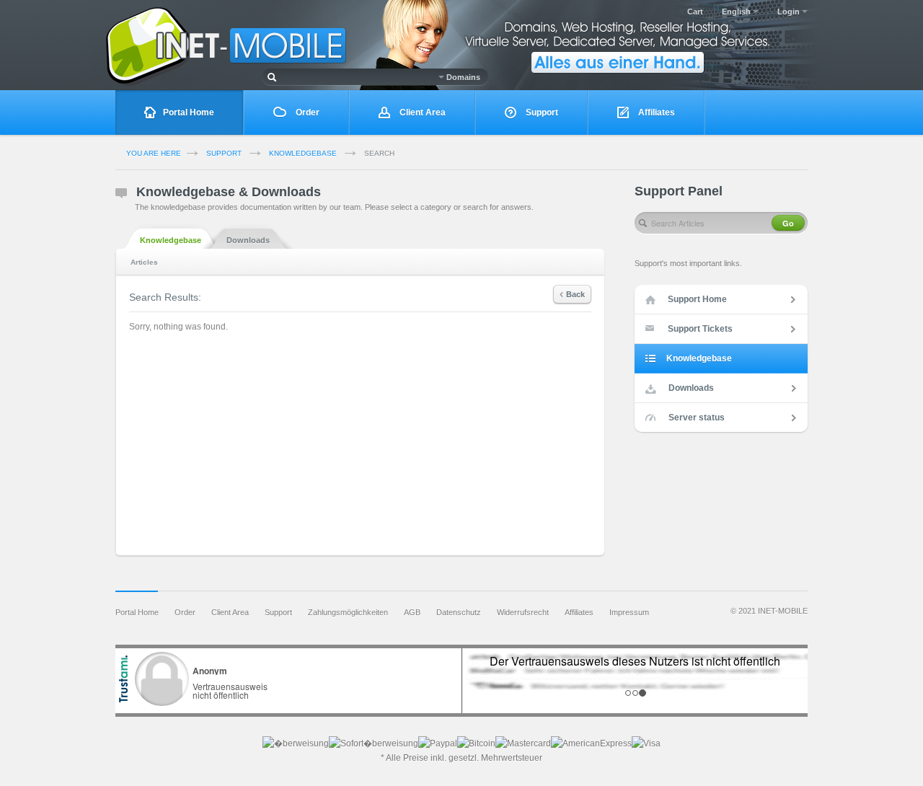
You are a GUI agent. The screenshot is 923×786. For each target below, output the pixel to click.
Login (789, 11)
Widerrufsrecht (523, 612)
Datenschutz (458, 612)
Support (541, 112)
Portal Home (188, 112)
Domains (462, 77)
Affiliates (655, 112)
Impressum (629, 612)
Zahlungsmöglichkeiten (348, 612)
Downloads (248, 240)
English (737, 11)
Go (788, 223)
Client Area (421, 112)
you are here (153, 153)
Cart (695, 11)
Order (306, 112)
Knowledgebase (303, 153)
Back (575, 294)
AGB (412, 612)
